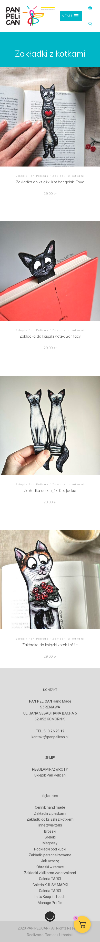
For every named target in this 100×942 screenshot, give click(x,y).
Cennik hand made (50, 807)
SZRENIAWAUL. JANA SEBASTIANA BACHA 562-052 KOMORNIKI (50, 713)
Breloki (50, 837)
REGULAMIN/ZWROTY (50, 769)
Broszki (50, 831)
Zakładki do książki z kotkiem (50, 819)
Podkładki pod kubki (50, 849)
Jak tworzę (50, 861)
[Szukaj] (90, 24)
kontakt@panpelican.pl (50, 737)
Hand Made (50, 701)
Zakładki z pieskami (50, 813)
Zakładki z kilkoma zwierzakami (50, 873)
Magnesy (50, 843)
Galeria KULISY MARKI (50, 885)
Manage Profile (50, 903)
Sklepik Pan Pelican (50, 775)
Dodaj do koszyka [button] (50, 118)
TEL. (50, 731)
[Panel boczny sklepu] (90, 8)
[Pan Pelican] (30, 16)
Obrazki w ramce (50, 867)
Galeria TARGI (50, 879)
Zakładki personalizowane (50, 855)
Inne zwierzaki (50, 825)
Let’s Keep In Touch (50, 897)
